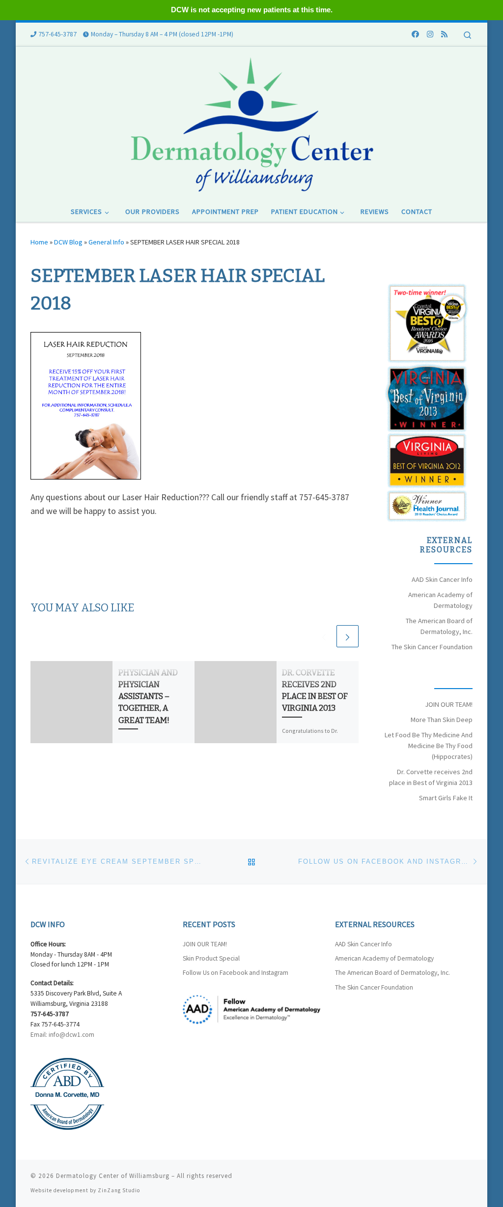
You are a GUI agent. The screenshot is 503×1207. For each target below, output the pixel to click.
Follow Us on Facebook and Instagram (235, 972)
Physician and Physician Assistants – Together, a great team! (148, 696)
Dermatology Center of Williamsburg (112, 1176)
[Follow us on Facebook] (415, 34)
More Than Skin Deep (442, 719)
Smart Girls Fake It (446, 797)
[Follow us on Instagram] (430, 34)
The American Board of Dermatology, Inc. (392, 972)
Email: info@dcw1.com (62, 1034)
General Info (106, 242)
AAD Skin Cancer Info (442, 579)
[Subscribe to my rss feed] (444, 34)
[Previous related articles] (324, 636)
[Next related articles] (347, 636)
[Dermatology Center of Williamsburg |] (251, 123)
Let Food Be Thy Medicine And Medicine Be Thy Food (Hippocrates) (429, 745)
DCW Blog (68, 242)
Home (39, 242)
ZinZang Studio (119, 1190)
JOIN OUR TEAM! (449, 704)
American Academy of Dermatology (384, 958)
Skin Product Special (211, 958)
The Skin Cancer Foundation (432, 646)
